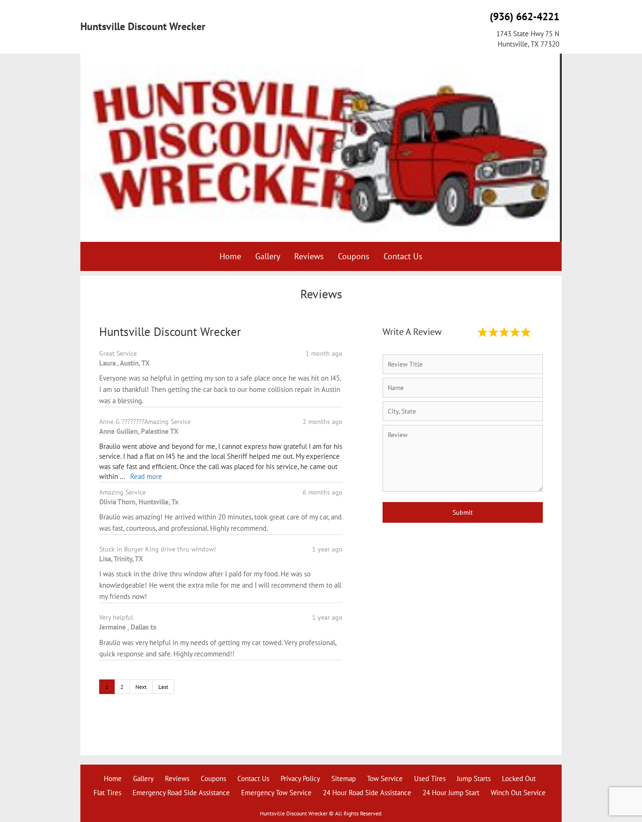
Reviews (309, 256)
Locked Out (519, 778)
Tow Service (385, 778)
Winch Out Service (518, 792)
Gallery (267, 256)
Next (141, 686)
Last (163, 686)
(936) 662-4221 (524, 16)
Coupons (353, 256)
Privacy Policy (300, 778)
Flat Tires (107, 792)
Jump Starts (474, 778)
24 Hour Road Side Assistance (367, 792)
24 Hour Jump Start (451, 792)
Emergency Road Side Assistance (181, 792)
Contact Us (403, 256)
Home (230, 256)
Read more (146, 476)
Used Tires (430, 778)
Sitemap (343, 778)
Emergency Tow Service (276, 792)
